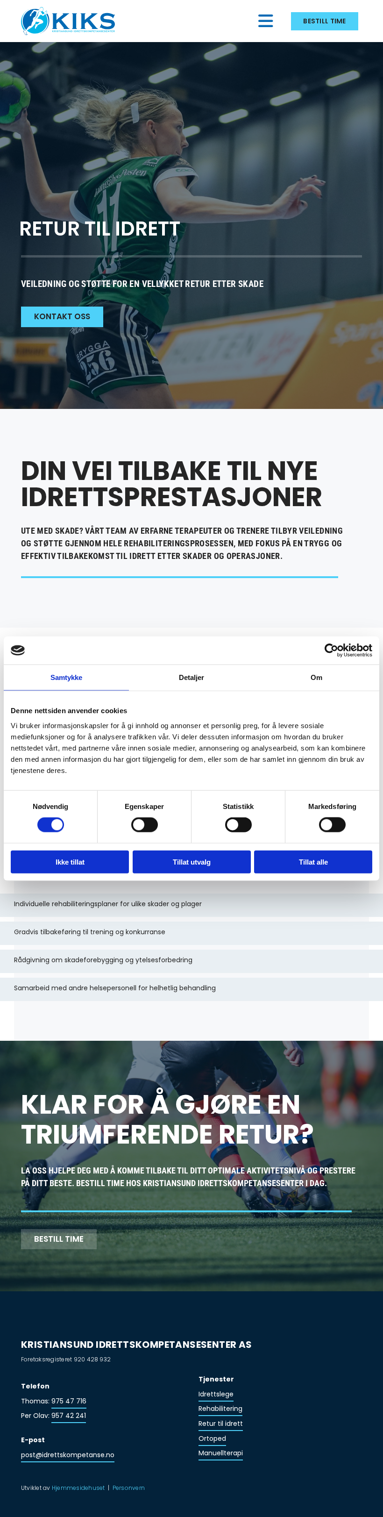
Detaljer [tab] (192, 677)
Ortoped (212, 1438)
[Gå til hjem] (73, 21)
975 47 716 (68, 1401)
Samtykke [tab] (66, 677)
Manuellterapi (221, 1453)
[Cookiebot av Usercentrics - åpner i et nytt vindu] (331, 651)
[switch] (144, 824)
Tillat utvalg (192, 862)
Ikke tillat (70, 862)
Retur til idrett (221, 1423)
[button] (206, 21)
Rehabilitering (220, 1408)
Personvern (129, 1488)
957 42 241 (68, 1415)
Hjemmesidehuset (78, 1488)
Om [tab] (316, 677)
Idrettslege (216, 1394)
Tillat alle (313, 862)
